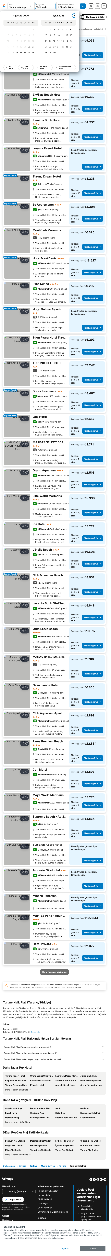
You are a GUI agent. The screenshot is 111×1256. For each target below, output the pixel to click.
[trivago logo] (4, 6)
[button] (21, 6)
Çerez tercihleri (45, 1207)
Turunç (62, 1166)
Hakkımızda (7, 1220)
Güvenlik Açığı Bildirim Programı (53, 1212)
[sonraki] (74, 15)
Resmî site (35, 1032)
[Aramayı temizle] (30, 6)
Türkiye (33, 1166)
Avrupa (22, 1166)
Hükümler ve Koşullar (48, 1191)
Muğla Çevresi (48, 1166)
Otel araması (9, 1166)
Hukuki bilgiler (44, 1195)
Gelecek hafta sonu (65, 67)
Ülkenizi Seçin (8, 1186)
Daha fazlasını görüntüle (16, 1089)
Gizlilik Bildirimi (45, 1199)
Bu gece (11, 67)
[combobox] (21, 6)
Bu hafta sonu (43, 67)
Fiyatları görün (91, 55)
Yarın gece (25, 67)
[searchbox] (21, 7)
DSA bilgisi (43, 1203)
